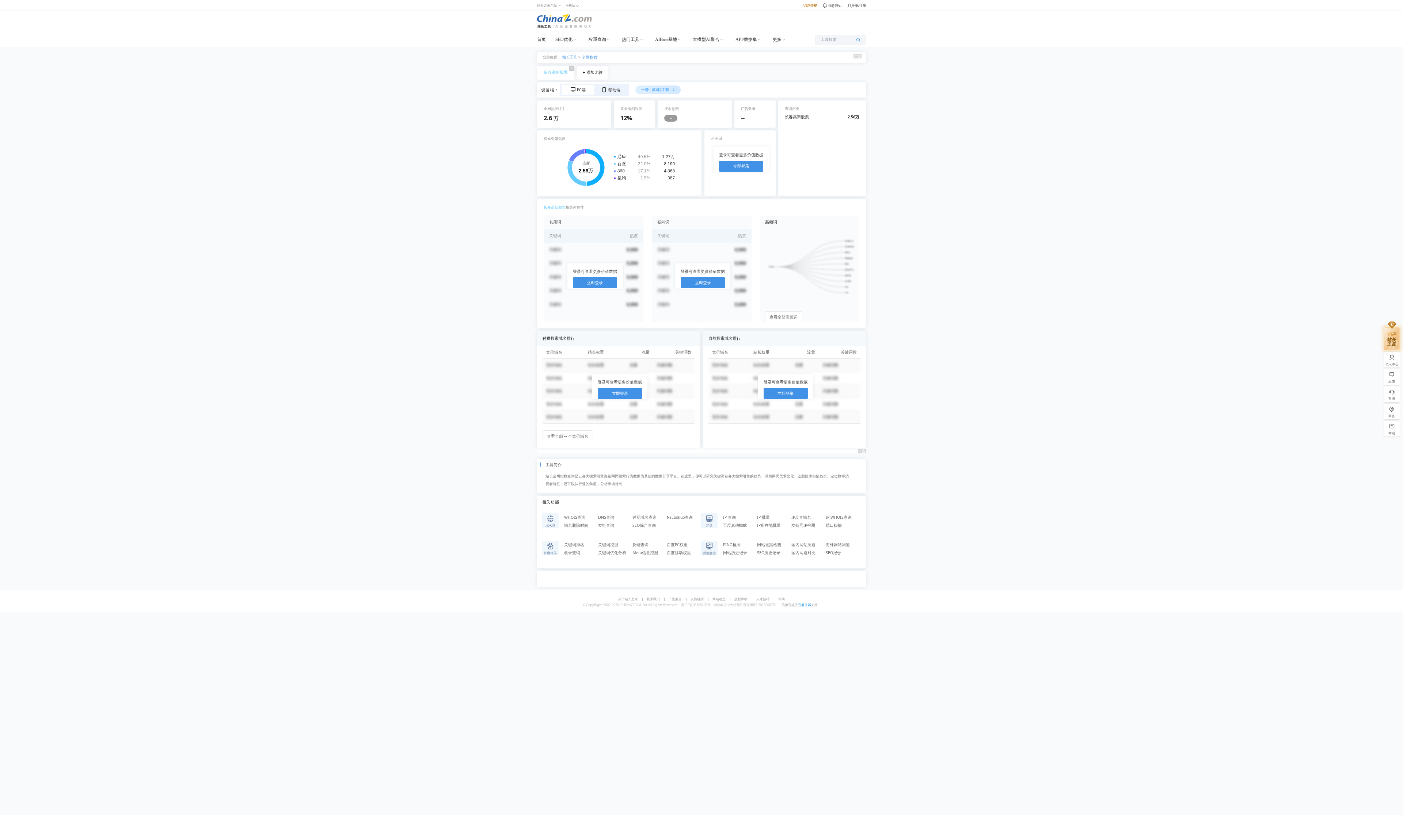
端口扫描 (834, 525)
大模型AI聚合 (706, 39)
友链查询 (606, 525)
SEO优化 (564, 39)
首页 (541, 39)
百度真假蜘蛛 (735, 525)
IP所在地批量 (769, 525)
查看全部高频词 (783, 317)
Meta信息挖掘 (645, 552)
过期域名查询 (644, 517)
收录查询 (572, 552)
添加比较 (594, 72)
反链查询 (640, 544)
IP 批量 (763, 517)
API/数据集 (746, 39)
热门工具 (630, 39)
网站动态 (719, 599)
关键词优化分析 (612, 552)
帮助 (781, 599)
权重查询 (597, 39)
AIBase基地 (666, 39)
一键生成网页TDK (655, 89)
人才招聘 (762, 599)
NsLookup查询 (680, 517)
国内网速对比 (803, 552)
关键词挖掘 (608, 544)
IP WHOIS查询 (839, 517)
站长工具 (569, 57)
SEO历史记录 (768, 552)
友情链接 (697, 599)
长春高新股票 (556, 72)
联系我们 (653, 599)
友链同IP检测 (803, 525)
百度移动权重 (679, 552)
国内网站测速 (803, 544)
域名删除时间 (576, 525)
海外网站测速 (838, 544)
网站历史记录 (735, 552)
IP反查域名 (801, 517)
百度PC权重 (677, 544)
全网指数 (590, 57)
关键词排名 (574, 544)
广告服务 (675, 599)
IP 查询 (729, 517)
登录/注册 (859, 5)
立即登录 (741, 166)
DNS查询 (606, 517)
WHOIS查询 (574, 517)
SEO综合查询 (644, 525)
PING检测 (732, 544)
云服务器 (804, 604)
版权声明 (741, 599)
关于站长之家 (628, 599)
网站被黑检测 (769, 544)
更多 (777, 39)
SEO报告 (833, 552)
